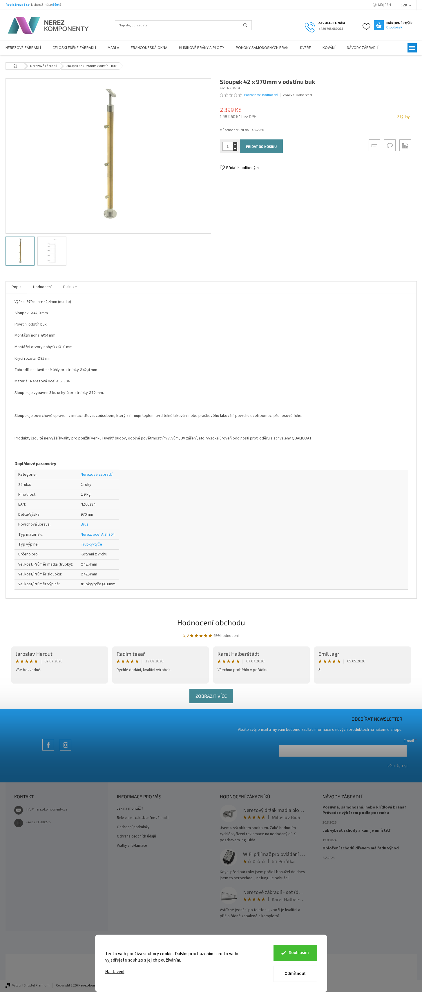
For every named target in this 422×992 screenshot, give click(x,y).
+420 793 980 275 (38, 822)
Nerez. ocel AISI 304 (98, 534)
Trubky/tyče (91, 544)
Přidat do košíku (261, 146)
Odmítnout (295, 974)
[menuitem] (74, 48)
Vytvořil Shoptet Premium (31, 985)
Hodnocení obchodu (211, 622)
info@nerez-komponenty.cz (46, 809)
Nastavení (114, 972)
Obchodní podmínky (133, 827)
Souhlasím (299, 953)
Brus (84, 524)
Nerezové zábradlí (97, 474)
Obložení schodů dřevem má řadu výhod (361, 848)
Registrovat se (18, 4)
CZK (404, 5)
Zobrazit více (211, 696)
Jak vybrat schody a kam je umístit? (357, 830)
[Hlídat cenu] (405, 145)
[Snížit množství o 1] (235, 148)
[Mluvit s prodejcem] (390, 145)
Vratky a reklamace (132, 845)
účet (56, 4)
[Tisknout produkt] (374, 145)
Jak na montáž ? (130, 808)
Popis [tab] (16, 287)
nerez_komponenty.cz (65, 750)
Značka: (297, 95)
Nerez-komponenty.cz (48, 750)
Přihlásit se (397, 766)
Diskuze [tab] (70, 287)
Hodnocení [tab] (42, 287)
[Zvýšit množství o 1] (235, 144)
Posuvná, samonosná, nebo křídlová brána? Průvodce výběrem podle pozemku (364, 810)
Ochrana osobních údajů (136, 836)
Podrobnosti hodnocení (261, 95)
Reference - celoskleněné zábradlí (143, 817)
